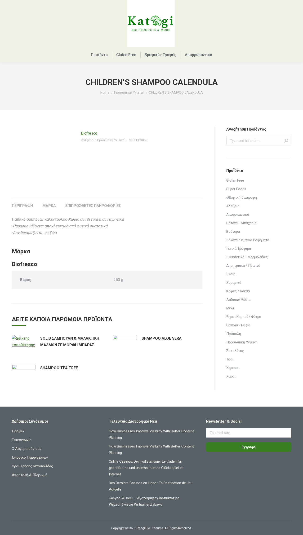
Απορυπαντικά (237, 214)
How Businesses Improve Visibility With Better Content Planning (151, 434)
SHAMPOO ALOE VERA (162, 338)
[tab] (22, 203)
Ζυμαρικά (233, 283)
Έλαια (230, 274)
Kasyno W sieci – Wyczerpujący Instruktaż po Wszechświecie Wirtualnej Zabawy (144, 501)
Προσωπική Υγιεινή (110, 140)
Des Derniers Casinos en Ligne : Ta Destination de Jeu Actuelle (150, 486)
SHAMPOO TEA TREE (59, 368)
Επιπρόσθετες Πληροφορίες (93, 205)
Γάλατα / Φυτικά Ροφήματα (247, 240)
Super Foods (236, 189)
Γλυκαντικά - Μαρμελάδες (247, 257)
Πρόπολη (233, 334)
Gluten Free (235, 180)
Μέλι (230, 308)
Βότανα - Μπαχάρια (241, 223)
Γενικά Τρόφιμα (238, 248)
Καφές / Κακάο (238, 291)
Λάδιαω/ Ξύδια (238, 300)
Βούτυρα (233, 231)
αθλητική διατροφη (241, 197)
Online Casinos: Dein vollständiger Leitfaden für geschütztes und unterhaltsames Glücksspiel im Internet (146, 467)
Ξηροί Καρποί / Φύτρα (243, 317)
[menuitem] (99, 55)
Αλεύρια (232, 206)
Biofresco (89, 133)
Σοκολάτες (235, 351)
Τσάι (229, 359)
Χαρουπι (233, 368)
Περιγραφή (22, 205)
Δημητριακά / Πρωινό (243, 265)
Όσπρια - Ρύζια (238, 325)
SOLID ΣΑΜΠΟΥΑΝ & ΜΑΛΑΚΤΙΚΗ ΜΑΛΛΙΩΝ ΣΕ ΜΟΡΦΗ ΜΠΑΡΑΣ (69, 341)
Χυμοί (231, 376)
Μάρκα (49, 205)
